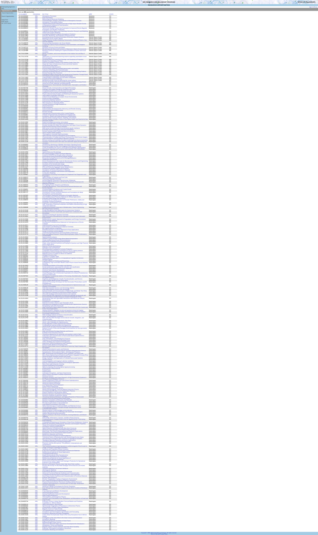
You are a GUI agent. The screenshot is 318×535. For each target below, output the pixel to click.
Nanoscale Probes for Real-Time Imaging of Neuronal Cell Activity (61, 146)
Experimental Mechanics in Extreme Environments (57, 471)
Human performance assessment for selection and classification (61, 267)
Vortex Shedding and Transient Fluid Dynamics (56, 341)
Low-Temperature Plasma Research (53, 385)
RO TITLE (45, 14)
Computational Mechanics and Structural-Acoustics (57, 91)
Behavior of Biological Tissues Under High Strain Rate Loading (60, 464)
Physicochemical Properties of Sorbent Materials (56, 435)
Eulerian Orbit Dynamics (49, 477)
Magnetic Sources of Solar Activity (52, 509)
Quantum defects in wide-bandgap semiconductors (57, 410)
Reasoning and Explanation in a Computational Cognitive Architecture (62, 258)
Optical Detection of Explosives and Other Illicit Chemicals (59, 428)
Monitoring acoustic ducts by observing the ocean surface (59, 80)
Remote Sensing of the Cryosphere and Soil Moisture (58, 123)
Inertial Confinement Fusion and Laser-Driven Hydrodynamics (60, 380)
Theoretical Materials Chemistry (51, 179)
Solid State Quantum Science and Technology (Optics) (58, 288)
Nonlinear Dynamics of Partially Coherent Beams (56, 394)
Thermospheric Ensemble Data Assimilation (55, 134)
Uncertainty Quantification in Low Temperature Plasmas (58, 391)
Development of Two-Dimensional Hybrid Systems (57, 432)
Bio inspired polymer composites (52, 228)
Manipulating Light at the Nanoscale (53, 306)
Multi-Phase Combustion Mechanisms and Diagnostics (58, 171)
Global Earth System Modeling (51, 32)
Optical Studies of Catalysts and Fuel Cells (54, 177)
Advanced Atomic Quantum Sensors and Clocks (56, 356)
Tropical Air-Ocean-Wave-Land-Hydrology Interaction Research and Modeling (65, 31)
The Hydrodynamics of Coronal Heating (54, 510)
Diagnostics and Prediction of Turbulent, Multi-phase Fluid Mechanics (62, 203)
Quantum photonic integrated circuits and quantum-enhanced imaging (62, 310)
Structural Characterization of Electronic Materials (56, 268)
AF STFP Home (6, 23)
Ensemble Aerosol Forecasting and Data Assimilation (58, 129)
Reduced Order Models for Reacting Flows (54, 344)
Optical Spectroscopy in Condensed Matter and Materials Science (61, 406)
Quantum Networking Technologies (52, 365)
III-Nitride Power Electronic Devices (52, 332)
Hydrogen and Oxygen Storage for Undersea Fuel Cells (58, 89)
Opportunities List (7, 10)
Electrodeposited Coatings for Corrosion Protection (57, 249)
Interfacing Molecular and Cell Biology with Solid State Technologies (62, 412)
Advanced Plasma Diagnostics (51, 382)
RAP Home (5, 21)
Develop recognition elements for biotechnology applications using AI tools (64, 82)
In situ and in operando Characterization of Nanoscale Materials (61, 450)
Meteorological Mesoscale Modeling (53, 19)
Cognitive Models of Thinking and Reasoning (55, 261)
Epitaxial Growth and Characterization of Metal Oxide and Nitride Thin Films (64, 291)
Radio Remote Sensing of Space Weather (54, 126)
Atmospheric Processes (49, 16)
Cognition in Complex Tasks (50, 256)
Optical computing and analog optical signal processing (58, 367)
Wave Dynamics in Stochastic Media (53, 103)
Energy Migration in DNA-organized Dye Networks (57, 323)
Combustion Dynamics (49, 337)
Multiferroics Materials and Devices (52, 434)
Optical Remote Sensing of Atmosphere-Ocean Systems (58, 135)
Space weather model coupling (51, 132)
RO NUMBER (23, 14)
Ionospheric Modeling (48, 519)
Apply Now (5, 19)
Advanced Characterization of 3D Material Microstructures (59, 429)
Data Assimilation (47, 17)
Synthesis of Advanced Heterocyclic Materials (55, 165)
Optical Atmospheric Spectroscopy (52, 504)
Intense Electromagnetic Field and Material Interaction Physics (60, 389)
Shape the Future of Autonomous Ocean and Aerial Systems (60, 64)
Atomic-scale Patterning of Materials (53, 459)
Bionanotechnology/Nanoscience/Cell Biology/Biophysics (59, 158)
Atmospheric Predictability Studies (52, 22)
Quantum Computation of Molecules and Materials (57, 400)
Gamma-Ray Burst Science (50, 492)
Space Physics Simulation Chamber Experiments (56, 374)
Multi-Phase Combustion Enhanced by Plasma (56, 241)
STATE (111, 14)
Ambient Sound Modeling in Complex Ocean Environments (59, 97)
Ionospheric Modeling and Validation (53, 529)
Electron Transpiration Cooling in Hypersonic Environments (59, 479)
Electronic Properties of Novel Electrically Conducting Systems (60, 401)
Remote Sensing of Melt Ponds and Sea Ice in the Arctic (58, 131)
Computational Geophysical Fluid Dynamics (55, 25)
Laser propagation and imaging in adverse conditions (58, 361)
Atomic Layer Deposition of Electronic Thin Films (56, 320)
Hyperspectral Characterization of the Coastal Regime (58, 113)
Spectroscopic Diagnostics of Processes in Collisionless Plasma (61, 506)
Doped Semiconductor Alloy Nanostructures (55, 455)
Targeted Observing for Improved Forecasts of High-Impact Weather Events (64, 23)
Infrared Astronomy (47, 105)
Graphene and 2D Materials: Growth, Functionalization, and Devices (62, 279)
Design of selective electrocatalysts (52, 231)
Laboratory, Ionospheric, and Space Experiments (56, 373)
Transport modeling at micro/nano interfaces (55, 468)
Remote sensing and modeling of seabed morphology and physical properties (65, 140)
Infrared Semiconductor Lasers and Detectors (55, 349)
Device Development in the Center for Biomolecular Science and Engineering (65, 161)
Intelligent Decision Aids (49, 255)
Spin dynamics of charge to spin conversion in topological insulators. (62, 438)
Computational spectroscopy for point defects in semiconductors (61, 474)
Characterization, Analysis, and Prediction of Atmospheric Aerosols (61, 20)
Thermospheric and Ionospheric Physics (54, 497)
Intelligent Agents (47, 259)
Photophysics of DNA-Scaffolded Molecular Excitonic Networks (60, 271)
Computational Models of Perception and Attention (57, 265)
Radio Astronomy (47, 107)
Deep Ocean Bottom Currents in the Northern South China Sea (60, 62)
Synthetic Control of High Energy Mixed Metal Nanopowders (60, 238)
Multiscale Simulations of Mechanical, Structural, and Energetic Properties (64, 423)
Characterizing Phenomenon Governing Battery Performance (60, 232)
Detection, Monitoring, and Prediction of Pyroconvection (58, 35)
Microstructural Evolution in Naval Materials (55, 403)
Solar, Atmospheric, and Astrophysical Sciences (56, 338)
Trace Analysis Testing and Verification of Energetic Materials (60, 195)
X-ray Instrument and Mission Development (55, 491)
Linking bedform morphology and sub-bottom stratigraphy (59, 77)
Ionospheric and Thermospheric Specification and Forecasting (60, 512)
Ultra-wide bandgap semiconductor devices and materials (59, 294)
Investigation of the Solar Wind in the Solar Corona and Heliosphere (62, 517)
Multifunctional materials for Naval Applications (56, 452)
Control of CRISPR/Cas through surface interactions (57, 155)
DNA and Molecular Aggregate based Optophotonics (57, 167)
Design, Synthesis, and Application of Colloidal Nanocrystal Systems (62, 358)
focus (315, 7)
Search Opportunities (7, 13)
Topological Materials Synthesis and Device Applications (59, 440)
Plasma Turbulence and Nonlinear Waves (54, 392)
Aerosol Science (47, 359)
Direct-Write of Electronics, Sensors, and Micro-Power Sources (60, 417)
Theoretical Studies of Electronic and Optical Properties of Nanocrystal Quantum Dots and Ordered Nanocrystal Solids (63, 397)
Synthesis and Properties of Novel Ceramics (55, 449)
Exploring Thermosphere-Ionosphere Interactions (56, 528)
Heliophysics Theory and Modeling (52, 525)
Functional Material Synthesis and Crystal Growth (56, 189)
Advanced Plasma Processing (51, 383)
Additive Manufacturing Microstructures (53, 413)
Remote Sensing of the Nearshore (52, 73)
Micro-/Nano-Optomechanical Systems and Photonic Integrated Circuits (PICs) (65, 355)
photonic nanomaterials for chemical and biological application (60, 362)
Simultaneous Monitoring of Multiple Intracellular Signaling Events (61, 144)
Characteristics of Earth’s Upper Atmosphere (55, 507)
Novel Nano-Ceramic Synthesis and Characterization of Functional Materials (64, 476)
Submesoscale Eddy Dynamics (51, 67)
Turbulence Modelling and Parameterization (55, 70)
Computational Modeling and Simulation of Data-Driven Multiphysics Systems (65, 422)
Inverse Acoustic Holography (50, 98)
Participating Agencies (8, 7)
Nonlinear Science (47, 376)
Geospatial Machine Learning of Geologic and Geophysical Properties (62, 59)
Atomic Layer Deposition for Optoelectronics (55, 322)
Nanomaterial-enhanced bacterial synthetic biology (57, 156)
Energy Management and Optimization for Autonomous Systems (61, 210)
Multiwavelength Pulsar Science (51, 522)
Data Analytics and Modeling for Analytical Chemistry (57, 226)
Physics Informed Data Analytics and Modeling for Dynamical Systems (62, 94)
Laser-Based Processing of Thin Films (53, 404)
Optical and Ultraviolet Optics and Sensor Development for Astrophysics (63, 523)
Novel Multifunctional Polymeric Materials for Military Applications (61, 197)
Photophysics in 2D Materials (51, 301)
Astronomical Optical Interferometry (52, 110)
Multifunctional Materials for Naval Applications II (56, 458)
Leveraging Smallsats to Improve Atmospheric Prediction (59, 34)
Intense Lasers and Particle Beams (52, 388)
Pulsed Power (46, 370)
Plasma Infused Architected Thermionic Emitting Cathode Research (62, 482)
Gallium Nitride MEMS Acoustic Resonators (55, 280)
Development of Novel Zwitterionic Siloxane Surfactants (58, 252)
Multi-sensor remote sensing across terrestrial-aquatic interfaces (61, 128)
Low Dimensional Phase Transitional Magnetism (56, 441)
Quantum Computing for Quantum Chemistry (55, 214)
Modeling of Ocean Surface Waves (52, 38)
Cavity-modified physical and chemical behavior (56, 240)
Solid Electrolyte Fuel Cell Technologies (54, 225)
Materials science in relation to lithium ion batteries (57, 253)
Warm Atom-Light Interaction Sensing (53, 364)
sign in (311, 7)
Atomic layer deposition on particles (52, 316)
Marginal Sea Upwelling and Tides (52, 61)
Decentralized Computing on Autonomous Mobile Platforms (59, 292)
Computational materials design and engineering (56, 325)
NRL (3, 8)
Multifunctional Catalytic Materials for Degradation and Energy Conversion (64, 219)
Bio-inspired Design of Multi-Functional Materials (56, 153)
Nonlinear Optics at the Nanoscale (52, 191)
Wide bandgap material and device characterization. (57, 314)
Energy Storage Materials (49, 220)
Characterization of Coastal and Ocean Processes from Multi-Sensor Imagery (64, 137)
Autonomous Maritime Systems (51, 100)
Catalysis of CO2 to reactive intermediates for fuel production (60, 92)
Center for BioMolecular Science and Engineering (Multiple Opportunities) (64, 147)
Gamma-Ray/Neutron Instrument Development (56, 494)
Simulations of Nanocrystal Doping (52, 426)
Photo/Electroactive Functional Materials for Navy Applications (60, 229)
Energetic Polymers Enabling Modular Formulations (57, 162)
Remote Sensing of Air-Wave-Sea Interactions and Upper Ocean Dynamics (64, 125)
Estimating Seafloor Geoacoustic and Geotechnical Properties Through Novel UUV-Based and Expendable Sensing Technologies (65, 75)
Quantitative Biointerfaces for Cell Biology (54, 456)
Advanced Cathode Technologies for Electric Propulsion (58, 486)
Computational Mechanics (50, 453)
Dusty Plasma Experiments (50, 386)
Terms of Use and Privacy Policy (159, 534)
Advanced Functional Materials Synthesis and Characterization (60, 473)
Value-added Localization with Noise (53, 95)
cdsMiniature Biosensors (49, 159)
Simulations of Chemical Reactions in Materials (56, 170)
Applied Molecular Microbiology (51, 152)
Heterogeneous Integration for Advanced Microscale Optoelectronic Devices (64, 304)
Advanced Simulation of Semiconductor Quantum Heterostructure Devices (64, 350)
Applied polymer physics (49, 237)
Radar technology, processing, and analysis (55, 122)
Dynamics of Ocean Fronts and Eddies (53, 47)
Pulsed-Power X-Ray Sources (51, 368)
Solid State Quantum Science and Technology (55, 289)
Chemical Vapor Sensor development (53, 270)
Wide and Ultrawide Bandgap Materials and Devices (57, 331)
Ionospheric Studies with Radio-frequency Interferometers (59, 116)
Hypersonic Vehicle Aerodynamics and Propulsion (57, 343)
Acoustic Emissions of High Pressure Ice (54, 104)
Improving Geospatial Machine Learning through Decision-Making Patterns (64, 71)
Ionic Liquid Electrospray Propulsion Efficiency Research (59, 480)
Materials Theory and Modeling (51, 246)
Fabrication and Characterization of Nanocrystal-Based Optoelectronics (63, 335)
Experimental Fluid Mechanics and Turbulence (56, 101)
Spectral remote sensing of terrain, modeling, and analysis (59, 117)
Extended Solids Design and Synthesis (53, 198)
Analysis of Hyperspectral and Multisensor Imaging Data (58, 114)
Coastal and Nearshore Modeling (52, 79)
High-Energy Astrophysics (50, 495)
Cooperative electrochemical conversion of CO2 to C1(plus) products (62, 250)
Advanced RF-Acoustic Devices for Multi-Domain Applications (60, 326)
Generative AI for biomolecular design (53, 164)
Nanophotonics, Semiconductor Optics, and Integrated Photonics (61, 352)
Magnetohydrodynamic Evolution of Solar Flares (56, 520)
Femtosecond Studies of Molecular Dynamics (55, 168)
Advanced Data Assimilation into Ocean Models (56, 43)
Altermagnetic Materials (49, 470)
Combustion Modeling (48, 173)
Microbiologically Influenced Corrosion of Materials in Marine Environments (64, 49)
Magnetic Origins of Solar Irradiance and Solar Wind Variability (60, 526)
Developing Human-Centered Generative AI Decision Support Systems (63, 37)
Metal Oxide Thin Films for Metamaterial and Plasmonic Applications (62, 431)
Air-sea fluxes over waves (49, 65)
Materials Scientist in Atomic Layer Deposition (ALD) (57, 303)
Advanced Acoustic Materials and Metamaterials (56, 83)
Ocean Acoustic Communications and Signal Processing (59, 88)
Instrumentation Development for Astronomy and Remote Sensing (61, 108)
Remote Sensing (47, 111)
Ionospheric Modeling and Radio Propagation (55, 513)
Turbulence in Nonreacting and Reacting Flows (56, 340)
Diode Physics (46, 371)
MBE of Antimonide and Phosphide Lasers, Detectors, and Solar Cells (62, 353)
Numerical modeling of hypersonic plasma (54, 395)
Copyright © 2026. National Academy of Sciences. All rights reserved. (159, 532)
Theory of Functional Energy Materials (53, 425)
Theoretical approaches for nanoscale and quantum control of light (61, 334)
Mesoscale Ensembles (49, 26)
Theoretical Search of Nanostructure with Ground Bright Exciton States (63, 437)
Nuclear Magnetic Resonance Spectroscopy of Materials (58, 180)
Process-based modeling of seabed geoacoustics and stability (60, 68)
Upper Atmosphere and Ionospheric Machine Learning (58, 138)
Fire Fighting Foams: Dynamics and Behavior (55, 185)
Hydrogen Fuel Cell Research (51, 247)
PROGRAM (36, 14)
